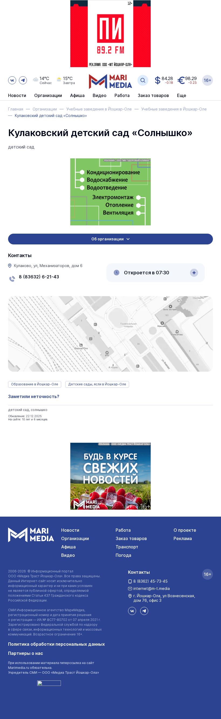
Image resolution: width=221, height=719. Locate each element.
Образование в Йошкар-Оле (34, 384)
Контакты (139, 572)
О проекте (185, 530)
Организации (75, 538)
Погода (123, 555)
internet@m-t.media (151, 588)
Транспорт (127, 546)
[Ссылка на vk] (12, 80)
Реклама (183, 538)
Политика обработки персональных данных (56, 644)
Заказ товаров (131, 538)
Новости (17, 95)
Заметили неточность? (33, 396)
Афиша (68, 546)
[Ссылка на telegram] (23, 80)
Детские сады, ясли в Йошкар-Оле (97, 384)
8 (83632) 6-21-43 (39, 276)
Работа (122, 95)
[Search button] (142, 80)
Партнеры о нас (25, 653)
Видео (99, 95)
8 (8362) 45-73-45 (150, 581)
